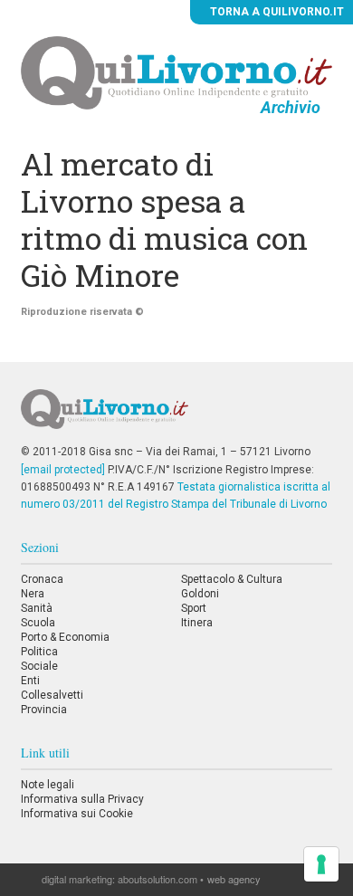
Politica (39, 651)
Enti (30, 680)
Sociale (39, 666)
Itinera (197, 622)
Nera (32, 593)
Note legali (47, 784)
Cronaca (42, 579)
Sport (193, 608)
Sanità (36, 608)
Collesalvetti (52, 695)
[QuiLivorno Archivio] (176, 72)
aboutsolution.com (157, 879)
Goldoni (200, 593)
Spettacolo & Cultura (231, 579)
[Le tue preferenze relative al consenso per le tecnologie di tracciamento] (321, 864)
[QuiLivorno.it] (176, 416)
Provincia (44, 709)
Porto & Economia (65, 637)
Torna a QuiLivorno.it (275, 11)
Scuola (38, 622)
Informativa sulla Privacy (82, 799)
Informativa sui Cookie (77, 813)
